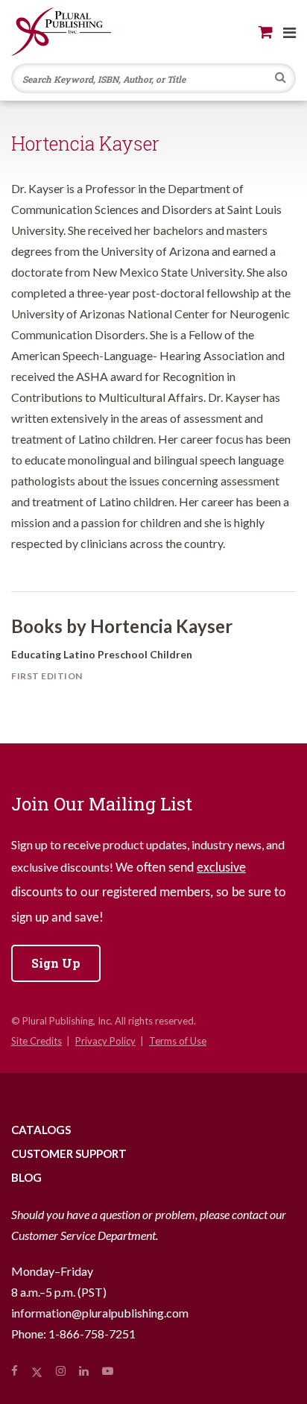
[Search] (280, 79)
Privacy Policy (105, 1041)
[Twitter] (36, 1370)
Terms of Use (177, 1041)
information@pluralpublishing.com (100, 1313)
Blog (26, 1177)
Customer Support (69, 1153)
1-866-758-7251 (92, 1333)
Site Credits (36, 1041)
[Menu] (289, 32)
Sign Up (55, 963)
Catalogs (41, 1129)
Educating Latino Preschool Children (101, 654)
